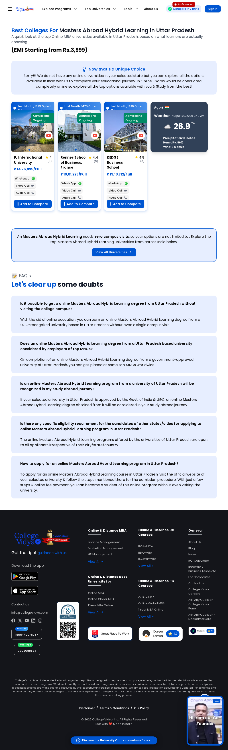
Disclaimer (87, 708)
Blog (191, 548)
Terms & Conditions (114, 708)
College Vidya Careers (198, 591)
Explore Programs (56, 9)
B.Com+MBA (147, 558)
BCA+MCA (145, 546)
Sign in (212, 9)
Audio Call (23, 193)
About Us (194, 542)
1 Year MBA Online (100, 605)
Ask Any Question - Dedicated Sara (202, 617)
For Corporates (199, 577)
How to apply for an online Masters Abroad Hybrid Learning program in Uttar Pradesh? (99, 463)
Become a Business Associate (202, 569)
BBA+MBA (145, 552)
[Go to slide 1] (29, 150)
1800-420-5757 (26, 635)
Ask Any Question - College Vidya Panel (202, 604)
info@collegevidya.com (29, 612)
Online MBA (96, 593)
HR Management (100, 554)
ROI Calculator (198, 560)
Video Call (23, 186)
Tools (127, 9)
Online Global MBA (101, 599)
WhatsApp (22, 178)
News (192, 554)
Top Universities (97, 9)
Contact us (196, 583)
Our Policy (141, 708)
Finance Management (104, 542)
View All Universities (111, 252)
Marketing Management (105, 548)
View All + (95, 561)
